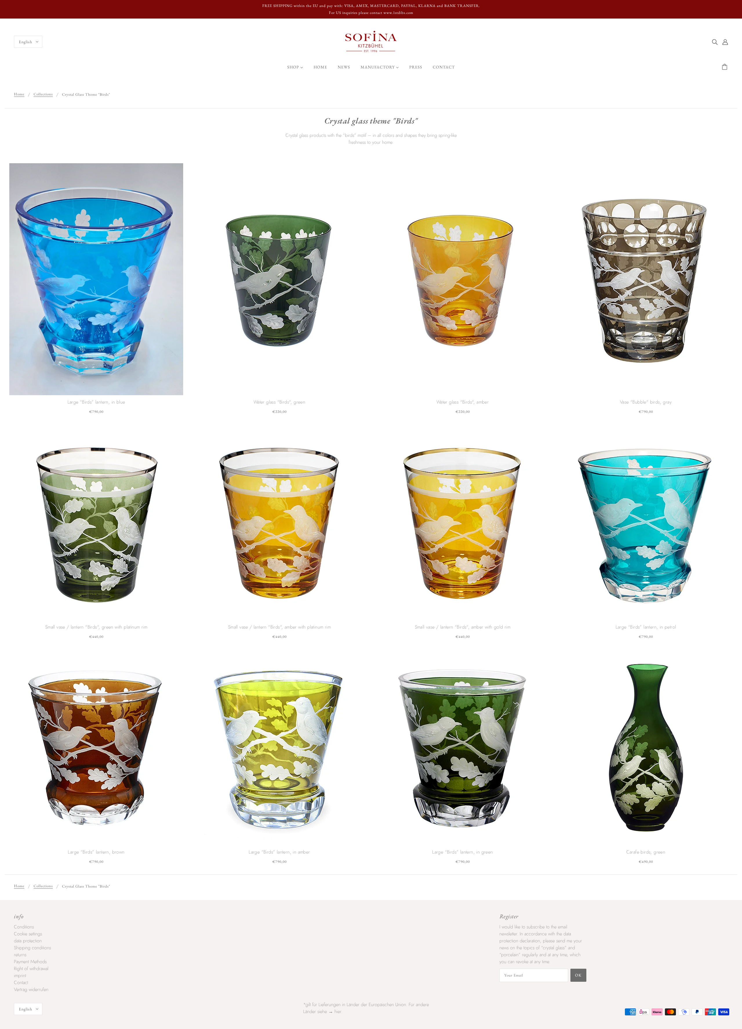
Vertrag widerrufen (31, 989)
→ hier (334, 1011)
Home (19, 94)
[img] (715, 42)
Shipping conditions (32, 947)
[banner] (371, 41)
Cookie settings (28, 933)
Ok (578, 975)
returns (20, 954)
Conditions (24, 926)
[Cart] (725, 67)
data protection (28, 940)
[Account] (725, 42)
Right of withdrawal (31, 968)
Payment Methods (30, 961)
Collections (43, 94)
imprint (20, 975)
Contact (21, 982)
